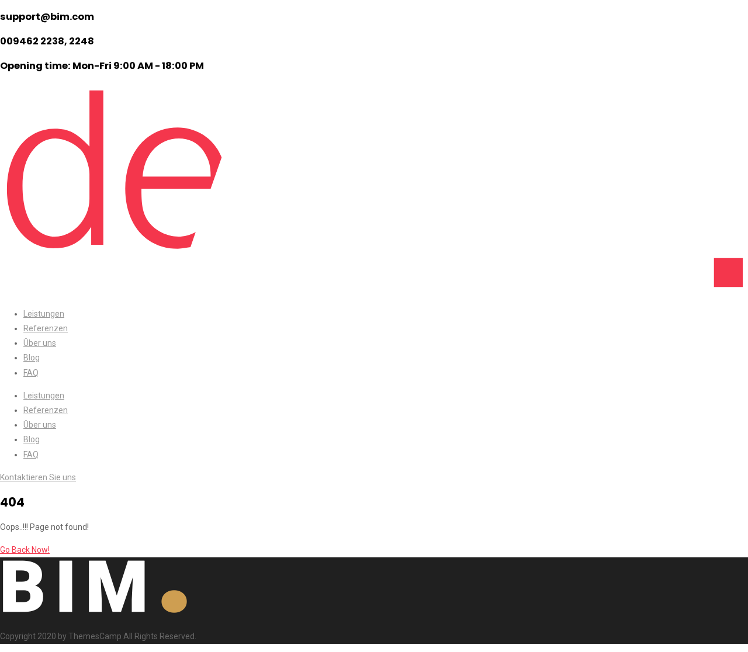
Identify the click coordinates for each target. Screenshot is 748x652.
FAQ (31, 372)
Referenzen (45, 328)
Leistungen (43, 313)
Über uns (39, 343)
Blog (31, 357)
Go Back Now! (25, 549)
